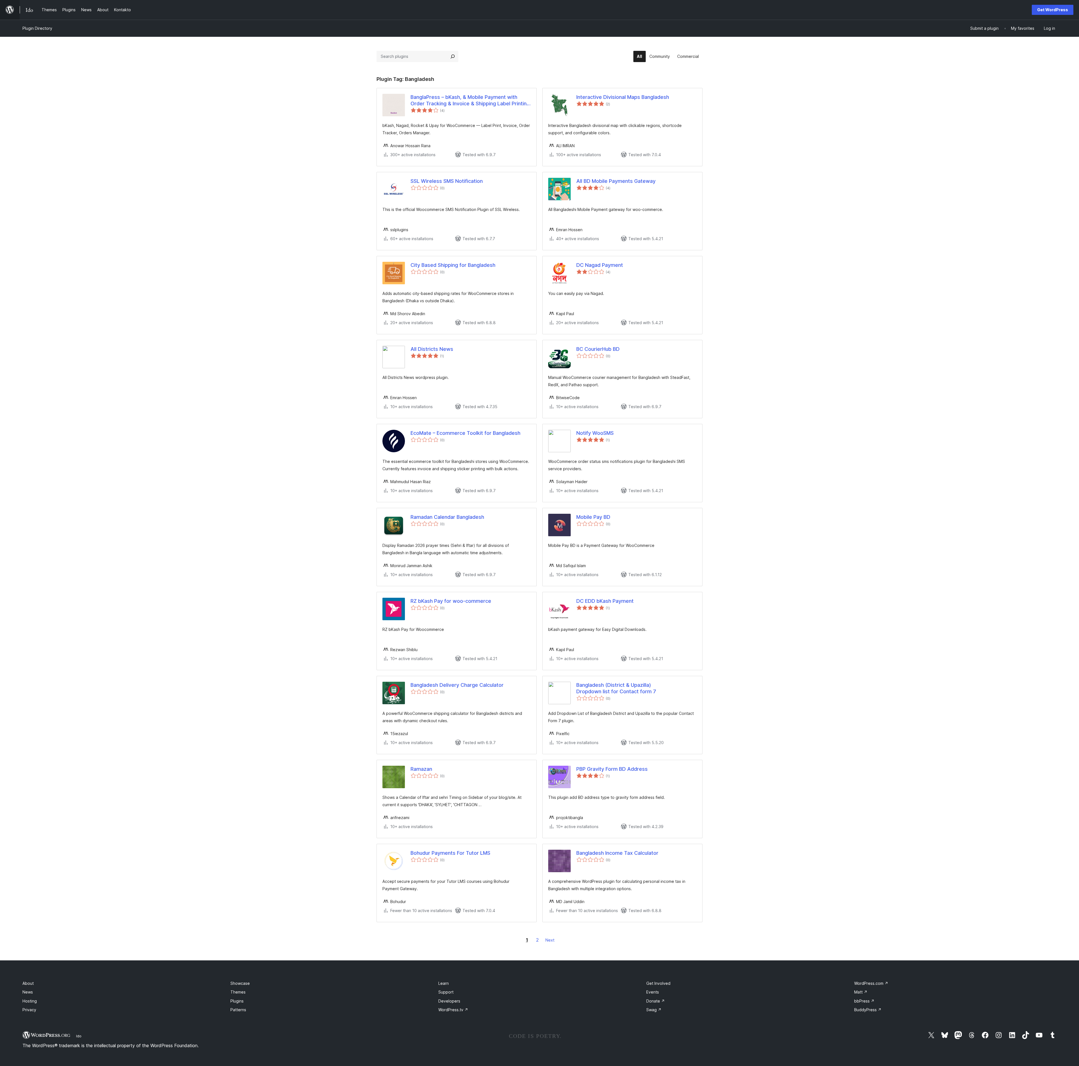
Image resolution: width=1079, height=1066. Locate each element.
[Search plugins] (452, 56)
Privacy (29, 1009)
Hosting (29, 1001)
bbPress (864, 1001)
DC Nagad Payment (599, 265)
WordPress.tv (453, 1009)
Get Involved (658, 983)
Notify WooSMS (595, 433)
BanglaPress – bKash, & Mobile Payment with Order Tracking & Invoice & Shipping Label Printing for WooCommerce (470, 100)
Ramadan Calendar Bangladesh (447, 517)
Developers (449, 1001)
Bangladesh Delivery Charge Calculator (457, 685)
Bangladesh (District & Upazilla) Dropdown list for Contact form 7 (616, 688)
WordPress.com (871, 983)
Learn (443, 983)
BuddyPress (867, 1009)
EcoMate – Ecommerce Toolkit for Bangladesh (465, 433)
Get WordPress (1052, 9)
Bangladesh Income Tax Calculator (617, 853)
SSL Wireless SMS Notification (447, 181)
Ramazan (421, 769)
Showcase (240, 983)
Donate (655, 1001)
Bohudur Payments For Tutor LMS (450, 853)
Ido (78, 1036)
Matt (860, 992)
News (27, 992)
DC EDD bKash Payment (605, 601)
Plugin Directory (37, 28)
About (28, 983)
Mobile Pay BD (593, 517)
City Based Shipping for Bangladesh (453, 265)
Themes (238, 992)
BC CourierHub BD (598, 349)
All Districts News (432, 349)
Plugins (237, 1001)
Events (652, 992)
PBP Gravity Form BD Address (612, 769)
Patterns (238, 1009)
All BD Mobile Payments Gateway (616, 181)
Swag (653, 1009)
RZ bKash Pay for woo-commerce (451, 601)
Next (549, 940)
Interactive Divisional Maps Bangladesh (622, 97)
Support (446, 992)
